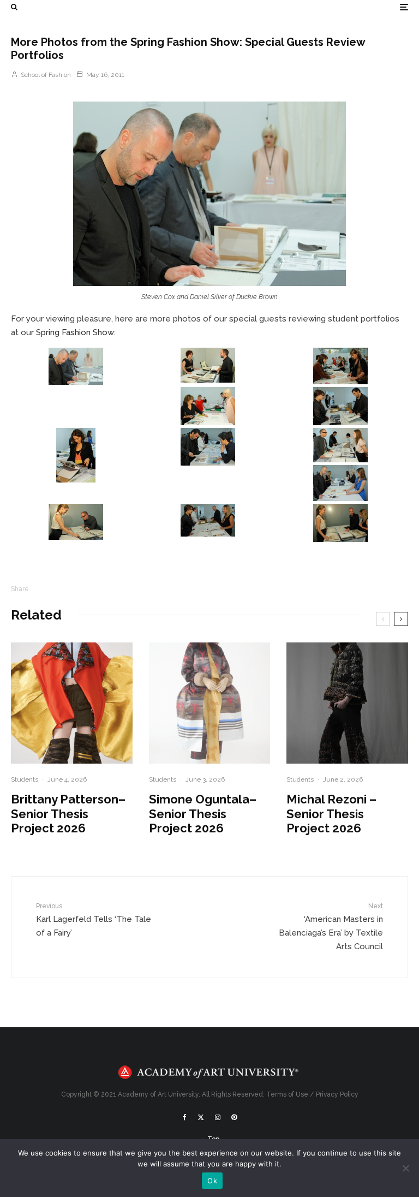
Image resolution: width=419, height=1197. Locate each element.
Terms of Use (287, 1094)
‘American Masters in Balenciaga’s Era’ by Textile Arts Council (331, 926)
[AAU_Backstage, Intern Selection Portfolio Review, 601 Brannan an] (209, 194)
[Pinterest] (234, 1117)
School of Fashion (45, 75)
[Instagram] (218, 1117)
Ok (212, 1180)
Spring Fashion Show (75, 332)
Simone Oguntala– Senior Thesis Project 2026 (202, 813)
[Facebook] (184, 1117)
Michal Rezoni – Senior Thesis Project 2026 (331, 813)
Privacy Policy (337, 1094)
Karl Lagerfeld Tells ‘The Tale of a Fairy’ (93, 919)
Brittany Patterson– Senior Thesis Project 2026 (68, 813)
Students (24, 779)
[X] (201, 1117)
